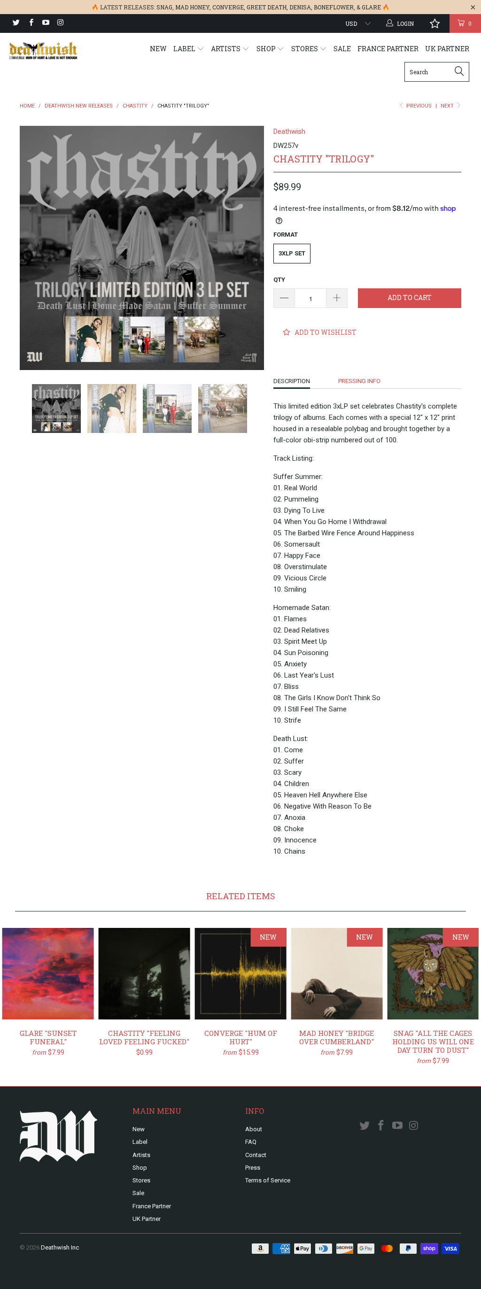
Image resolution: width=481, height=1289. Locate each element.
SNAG (164, 7)
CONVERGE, (228, 7)
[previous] (32, 248)
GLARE (371, 7)
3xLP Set (292, 253)
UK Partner (447, 48)
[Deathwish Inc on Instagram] (60, 23)
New (158, 48)
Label (185, 48)
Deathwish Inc (60, 1247)
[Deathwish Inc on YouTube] (45, 23)
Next (448, 106)
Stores (305, 48)
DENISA (300, 7)
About (253, 1129)
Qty (279, 279)
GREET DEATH (267, 7)
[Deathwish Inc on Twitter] (16, 23)
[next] (251, 248)
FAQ (250, 1141)
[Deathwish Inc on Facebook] (30, 23)
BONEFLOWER (334, 7)
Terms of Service (267, 1180)
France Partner (388, 48)
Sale (342, 48)
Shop (266, 48)
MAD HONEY (192, 7)
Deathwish (289, 131)
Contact (255, 1154)
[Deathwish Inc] (43, 51)
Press (252, 1167)
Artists (226, 48)
